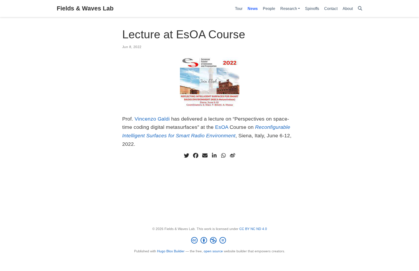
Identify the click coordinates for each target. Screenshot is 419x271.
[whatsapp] (223, 155)
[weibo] (232, 155)
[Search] (360, 8)
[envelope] (205, 155)
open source (213, 251)
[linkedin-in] (214, 155)
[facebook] (195, 155)
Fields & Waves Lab (85, 8)
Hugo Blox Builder (171, 251)
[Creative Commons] (209, 240)
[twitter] (186, 155)
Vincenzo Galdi (152, 119)
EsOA (221, 127)
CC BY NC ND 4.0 (253, 229)
